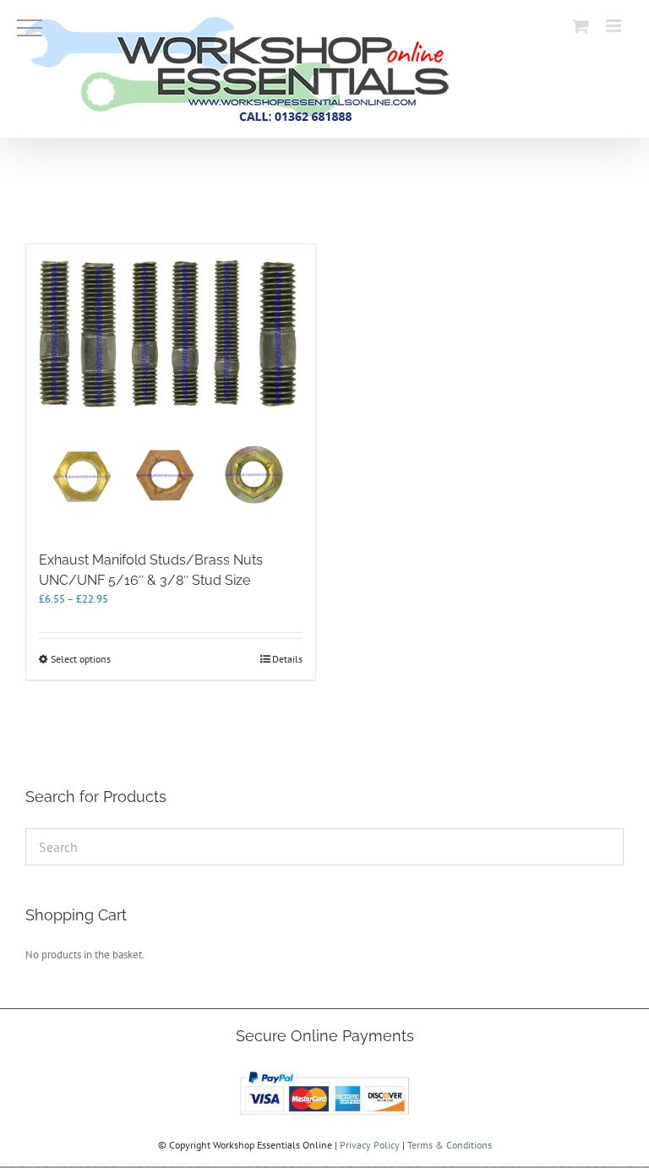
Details (287, 658)
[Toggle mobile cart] (580, 26)
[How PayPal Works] (324, 1071)
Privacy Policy (370, 1144)
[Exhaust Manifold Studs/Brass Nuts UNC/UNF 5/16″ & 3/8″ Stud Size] (170, 388)
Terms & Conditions (449, 1144)
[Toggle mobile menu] (615, 26)
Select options (81, 658)
